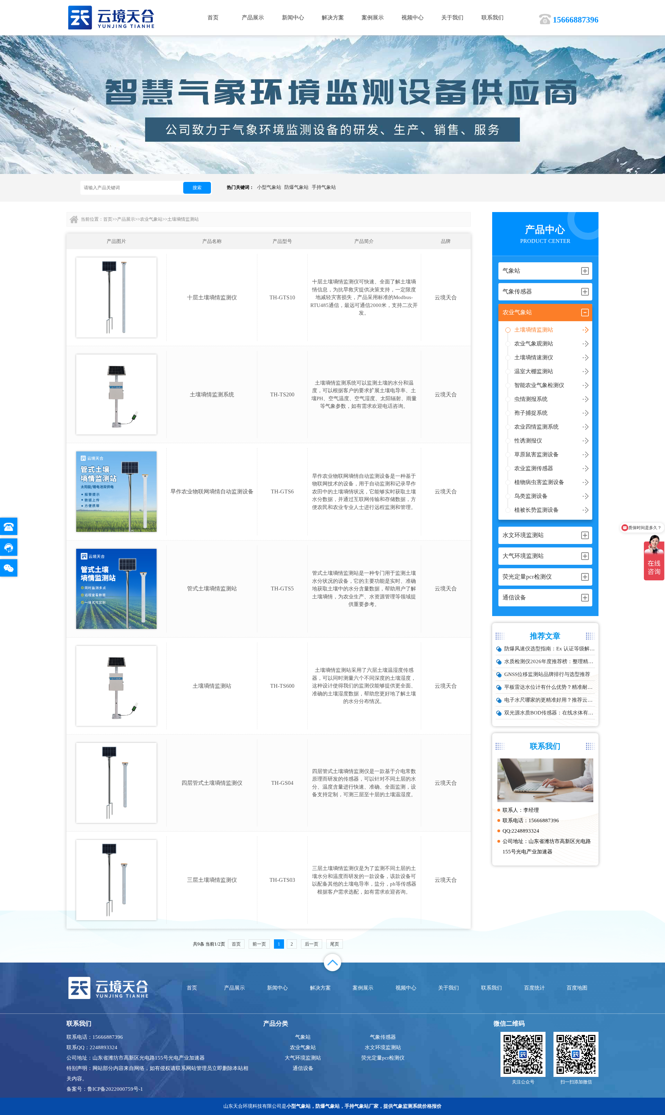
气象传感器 (383, 1037)
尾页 (334, 944)
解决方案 (333, 17)
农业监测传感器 (533, 468)
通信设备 (303, 1068)
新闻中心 (293, 17)
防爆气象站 (296, 187)
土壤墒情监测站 (533, 330)
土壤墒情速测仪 (533, 357)
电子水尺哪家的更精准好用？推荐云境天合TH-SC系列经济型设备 (549, 700)
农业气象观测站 (533, 343)
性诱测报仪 (528, 441)
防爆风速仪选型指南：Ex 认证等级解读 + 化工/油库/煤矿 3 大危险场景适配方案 (549, 648)
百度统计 (534, 988)
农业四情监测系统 (536, 427)
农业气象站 (151, 219)
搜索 (197, 187)
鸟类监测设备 (531, 496)
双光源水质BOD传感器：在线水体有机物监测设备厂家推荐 (549, 712)
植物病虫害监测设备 (539, 482)
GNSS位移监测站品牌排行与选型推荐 (547, 674)
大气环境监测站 (303, 1058)
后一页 (311, 944)
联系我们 (492, 17)
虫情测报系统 (531, 399)
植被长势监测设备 (536, 510)
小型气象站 (269, 187)
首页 (213, 17)
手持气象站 (324, 187)
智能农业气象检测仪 (539, 385)
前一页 (259, 944)
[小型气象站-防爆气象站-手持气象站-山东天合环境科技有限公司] (111, 17)
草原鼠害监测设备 (536, 454)
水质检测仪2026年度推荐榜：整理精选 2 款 (549, 661)
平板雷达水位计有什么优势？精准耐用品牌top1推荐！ (549, 687)
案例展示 (373, 17)
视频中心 (412, 17)
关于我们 (452, 17)
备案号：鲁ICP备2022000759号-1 (104, 1089)
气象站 (303, 1037)
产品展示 (253, 17)
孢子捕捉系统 (531, 413)
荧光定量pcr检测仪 (383, 1058)
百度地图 (577, 988)
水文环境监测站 (383, 1047)
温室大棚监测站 (533, 371)
